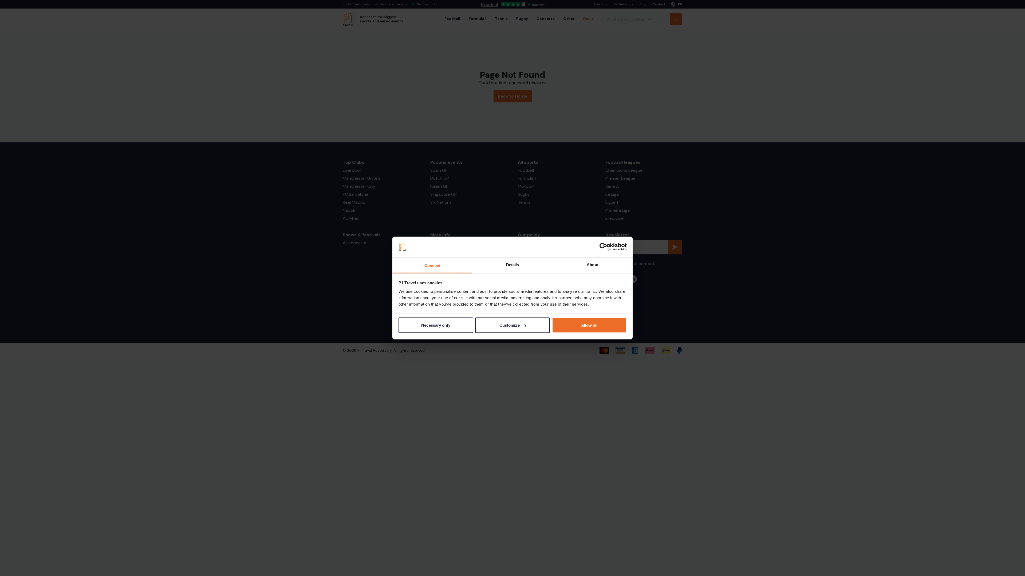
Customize (509, 325)
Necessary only (435, 325)
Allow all (589, 325)
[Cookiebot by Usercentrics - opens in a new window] (603, 247)
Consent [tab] (432, 265)
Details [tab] (512, 264)
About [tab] (592, 264)
